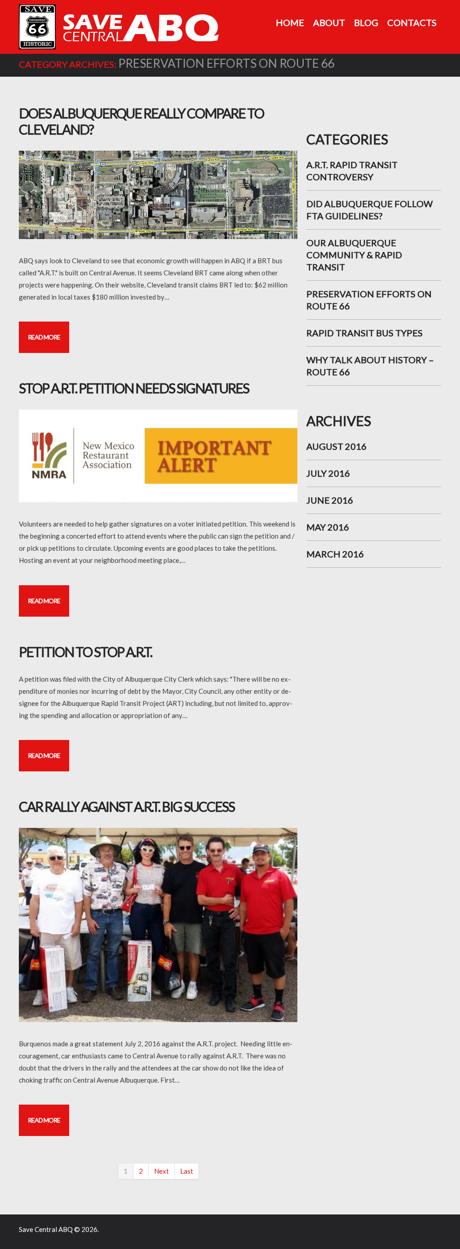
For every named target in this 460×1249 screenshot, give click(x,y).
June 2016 (329, 500)
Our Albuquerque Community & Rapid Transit (354, 254)
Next (161, 1171)
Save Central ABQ (46, 1229)
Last (186, 1171)
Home (290, 22)
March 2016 (335, 553)
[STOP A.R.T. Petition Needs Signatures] (158, 455)
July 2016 (328, 473)
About (329, 22)
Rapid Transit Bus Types (364, 332)
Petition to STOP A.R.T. (85, 652)
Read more (44, 337)
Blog (366, 22)
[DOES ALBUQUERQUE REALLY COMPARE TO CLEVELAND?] (158, 195)
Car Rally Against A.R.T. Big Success (126, 806)
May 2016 (327, 527)
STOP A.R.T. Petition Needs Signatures (134, 388)
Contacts (412, 22)
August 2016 (336, 446)
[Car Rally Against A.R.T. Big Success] (158, 925)
